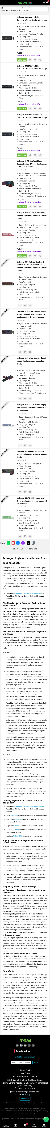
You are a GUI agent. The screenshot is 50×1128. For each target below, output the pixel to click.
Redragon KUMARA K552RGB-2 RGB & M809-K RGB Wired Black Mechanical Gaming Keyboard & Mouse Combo (31, 314)
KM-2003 (17, 819)
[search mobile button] (44, 2)
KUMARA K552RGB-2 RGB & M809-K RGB (29, 806)
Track (35, 1062)
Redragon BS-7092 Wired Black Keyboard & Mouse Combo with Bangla (32, 67)
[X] (28, 542)
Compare (34, 1126)
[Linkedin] (33, 1045)
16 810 (20, 1088)
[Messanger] (23, 542)
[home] (3, 8)
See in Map (25, 1094)
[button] (33, 542)
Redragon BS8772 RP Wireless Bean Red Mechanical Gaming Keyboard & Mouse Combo (32, 216)
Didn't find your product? (25, 1057)
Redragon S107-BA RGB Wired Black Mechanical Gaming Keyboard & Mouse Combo (32, 454)
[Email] (13, 542)
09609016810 (29, 1088)
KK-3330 (15, 829)
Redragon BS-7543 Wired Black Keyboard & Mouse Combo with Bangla (32, 18)
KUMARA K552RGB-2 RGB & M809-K (27, 593)
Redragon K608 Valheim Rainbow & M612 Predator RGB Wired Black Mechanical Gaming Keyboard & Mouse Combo (32, 266)
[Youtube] (25, 1045)
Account (44, 1126)
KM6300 (16, 826)
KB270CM (14, 815)
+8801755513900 (19, 1092)
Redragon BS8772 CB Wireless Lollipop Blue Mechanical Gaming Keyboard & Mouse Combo (31, 408)
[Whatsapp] (8, 542)
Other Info (25, 1099)
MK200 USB (17, 836)
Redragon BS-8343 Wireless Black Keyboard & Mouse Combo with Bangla (32, 116)
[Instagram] (29, 1045)
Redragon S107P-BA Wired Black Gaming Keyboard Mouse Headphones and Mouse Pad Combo (32, 164)
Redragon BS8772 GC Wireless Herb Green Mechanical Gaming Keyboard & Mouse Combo (32, 501)
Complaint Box (23, 1051)
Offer (15, 1126)
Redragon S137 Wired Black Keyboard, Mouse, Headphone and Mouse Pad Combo (31, 361)
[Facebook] (18, 542)
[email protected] (25, 1085)
